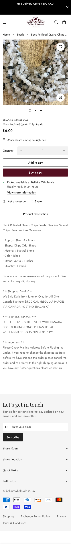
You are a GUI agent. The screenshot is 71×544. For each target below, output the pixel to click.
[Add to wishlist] (60, 47)
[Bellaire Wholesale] (35, 22)
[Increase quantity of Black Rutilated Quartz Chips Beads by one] (64, 151)
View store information (21, 192)
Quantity (8, 150)
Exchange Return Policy (35, 516)
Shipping (8, 516)
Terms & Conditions (14, 523)
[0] (64, 22)
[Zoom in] (60, 97)
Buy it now (35, 173)
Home (6, 35)
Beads (20, 35)
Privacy (61, 516)
